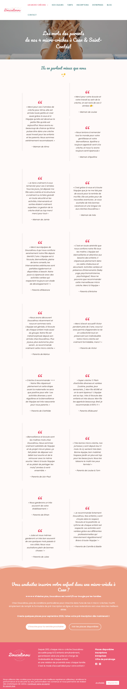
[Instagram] (100, 664)
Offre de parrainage (105, 659)
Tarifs (70, 5)
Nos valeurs (58, 5)
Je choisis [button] (99, 683)
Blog (109, 5)
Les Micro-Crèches (37, 5)
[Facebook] (96, 664)
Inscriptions (83, 5)
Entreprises (97, 5)
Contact (32, 15)
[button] (47, 5)
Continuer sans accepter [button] (38, 684)
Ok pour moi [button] (113, 683)
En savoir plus (9, 686)
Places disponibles (104, 649)
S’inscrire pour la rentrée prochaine (46, 626)
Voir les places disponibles (85, 626)
